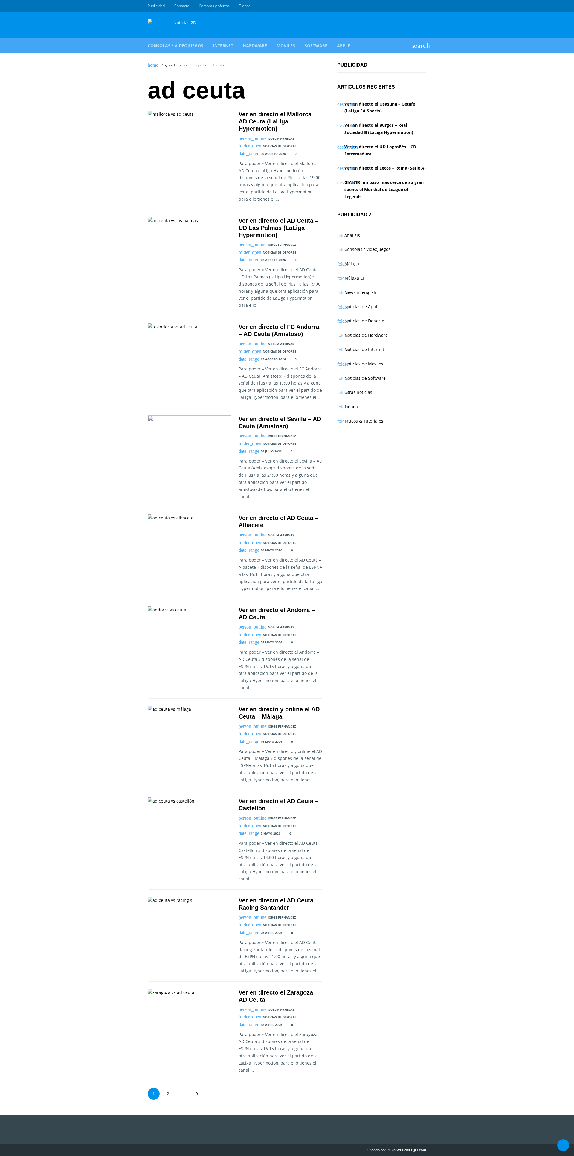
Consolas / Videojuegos (175, 45)
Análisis (352, 235)
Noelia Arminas (281, 138)
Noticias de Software (365, 378)
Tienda (245, 5)
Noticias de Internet (364, 349)
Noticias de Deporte (279, 146)
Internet (223, 45)
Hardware (255, 45)
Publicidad (156, 5)
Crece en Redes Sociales (423, 6)
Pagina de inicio (174, 65)
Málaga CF (354, 278)
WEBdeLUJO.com (411, 1149)
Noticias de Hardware (366, 335)
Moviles (286, 45)
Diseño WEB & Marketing (416, 6)
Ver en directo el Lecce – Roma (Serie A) (385, 168)
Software (316, 45)
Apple (343, 45)
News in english (360, 292)
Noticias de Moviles (363, 364)
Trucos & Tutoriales (363, 421)
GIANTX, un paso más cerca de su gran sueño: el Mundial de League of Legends (384, 189)
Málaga (351, 263)
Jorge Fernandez (282, 245)
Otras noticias (358, 392)
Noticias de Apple (362, 306)
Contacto (181, 5)
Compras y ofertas (214, 5)
